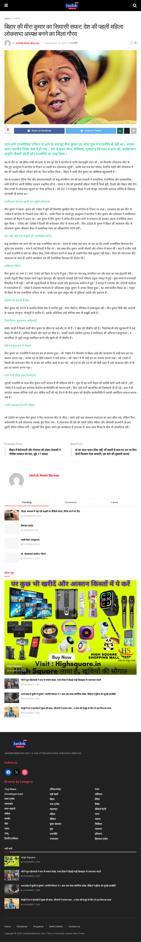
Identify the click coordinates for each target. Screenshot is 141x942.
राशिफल (98, 794)
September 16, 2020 (55, 43)
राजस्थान (54, 838)
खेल (6, 823)
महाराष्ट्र (54, 809)
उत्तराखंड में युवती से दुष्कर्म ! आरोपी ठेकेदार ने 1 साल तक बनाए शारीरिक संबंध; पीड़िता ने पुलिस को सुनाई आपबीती (68, 694)
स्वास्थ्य (98, 828)
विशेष (97, 804)
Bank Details (56, 926)
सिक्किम (98, 823)
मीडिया (53, 818)
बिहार (52, 799)
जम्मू (6, 833)
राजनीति (16, 18)
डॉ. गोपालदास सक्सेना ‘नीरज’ (33, 554)
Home (7, 18)
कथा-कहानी (9, 808)
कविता (7, 813)
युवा (51, 828)
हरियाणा (98, 833)
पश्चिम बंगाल (55, 789)
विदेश (97, 799)
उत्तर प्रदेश (9, 798)
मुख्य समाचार (55, 823)
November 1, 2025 (17, 671)
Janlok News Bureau (27, 43)
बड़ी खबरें (54, 794)
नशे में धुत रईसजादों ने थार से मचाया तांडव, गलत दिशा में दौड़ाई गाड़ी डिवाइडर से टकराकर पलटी (61, 680)
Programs (38, 926)
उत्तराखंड (8, 803)
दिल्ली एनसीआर (11, 838)
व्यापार (98, 818)
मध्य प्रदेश (54, 804)
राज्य (97, 789)
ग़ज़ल (6, 828)
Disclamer (22, 926)
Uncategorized (13, 793)
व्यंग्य (97, 813)
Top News (10, 789)
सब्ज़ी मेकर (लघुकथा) (30, 539)
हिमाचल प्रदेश (27, 525)
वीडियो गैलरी (100, 809)
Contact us (74, 926)
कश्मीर (7, 818)
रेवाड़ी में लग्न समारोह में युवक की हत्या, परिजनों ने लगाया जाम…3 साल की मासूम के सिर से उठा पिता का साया (66, 708)
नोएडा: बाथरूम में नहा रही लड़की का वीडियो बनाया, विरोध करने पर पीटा (50, 511)
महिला (52, 813)
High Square (14, 666)
